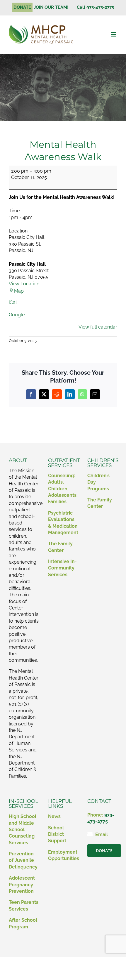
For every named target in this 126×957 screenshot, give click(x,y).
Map (19, 291)
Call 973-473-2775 (95, 7)
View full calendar (98, 327)
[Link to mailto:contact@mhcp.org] (90, 834)
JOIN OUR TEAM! (53, 7)
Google (17, 314)
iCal (13, 302)
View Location (24, 283)
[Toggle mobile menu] (114, 34)
